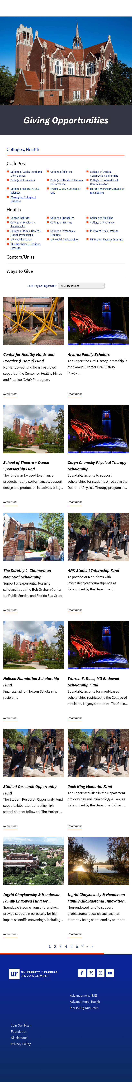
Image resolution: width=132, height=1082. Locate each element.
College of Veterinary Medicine (62, 232)
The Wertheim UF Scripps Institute (25, 246)
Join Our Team (21, 1025)
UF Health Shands (21, 239)
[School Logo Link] (35, 974)
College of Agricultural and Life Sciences (26, 173)
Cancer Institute (19, 217)
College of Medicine (101, 217)
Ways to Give (20, 271)
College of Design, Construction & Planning (104, 173)
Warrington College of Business (23, 199)
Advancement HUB (83, 995)
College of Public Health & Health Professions (26, 232)
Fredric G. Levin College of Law (65, 190)
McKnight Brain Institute (104, 231)
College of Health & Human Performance (66, 182)
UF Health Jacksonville (64, 239)
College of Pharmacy (102, 222)
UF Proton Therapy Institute (106, 239)
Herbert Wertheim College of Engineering (107, 190)
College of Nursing (61, 222)
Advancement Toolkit (85, 1001)
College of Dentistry (62, 217)
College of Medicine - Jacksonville (22, 224)
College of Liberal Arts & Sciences (24, 190)
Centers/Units (21, 257)
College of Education (22, 180)
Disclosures (19, 1037)
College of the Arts (61, 171)
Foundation (19, 1031)
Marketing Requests (84, 1008)
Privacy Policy (21, 1044)
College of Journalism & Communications (104, 182)
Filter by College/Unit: (42, 286)
